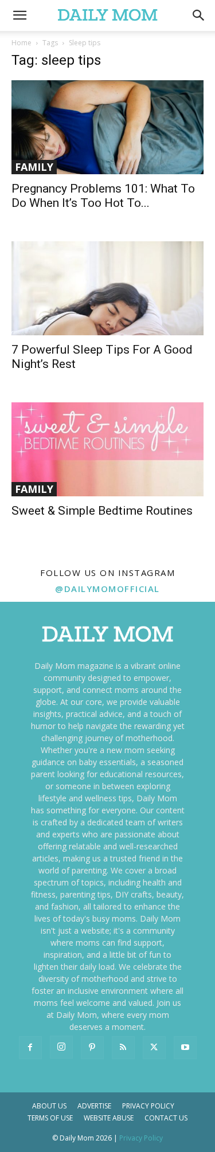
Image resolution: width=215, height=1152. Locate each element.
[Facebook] (30, 1047)
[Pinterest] (92, 1047)
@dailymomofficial (107, 588)
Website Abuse (109, 1118)
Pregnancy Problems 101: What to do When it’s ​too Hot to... (103, 196)
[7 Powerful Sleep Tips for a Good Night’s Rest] (107, 288)
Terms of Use (50, 1118)
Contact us (165, 1118)
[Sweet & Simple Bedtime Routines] (107, 449)
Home (21, 43)
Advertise (94, 1106)
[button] (199, 15)
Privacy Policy (148, 1106)
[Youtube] (185, 1047)
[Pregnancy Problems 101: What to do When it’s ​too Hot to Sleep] (107, 127)
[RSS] (123, 1047)
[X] (154, 1047)
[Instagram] (61, 1047)
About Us (49, 1106)
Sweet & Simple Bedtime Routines (102, 511)
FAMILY (34, 167)
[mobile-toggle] (19, 15)
